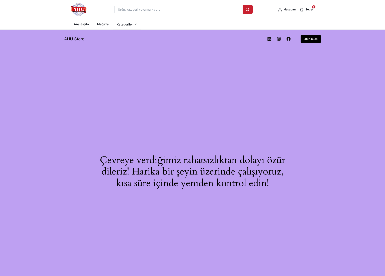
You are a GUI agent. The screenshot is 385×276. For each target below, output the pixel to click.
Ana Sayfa (81, 24)
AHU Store (74, 39)
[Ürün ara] (248, 9)
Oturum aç (311, 39)
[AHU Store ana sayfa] (79, 9)
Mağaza (103, 24)
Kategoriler (125, 24)
